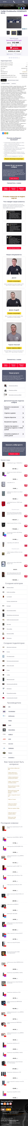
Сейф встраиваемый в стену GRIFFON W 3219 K (15, 1012)
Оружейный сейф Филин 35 (13, 1043)
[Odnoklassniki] (5, 1104)
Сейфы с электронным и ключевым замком (13, 782)
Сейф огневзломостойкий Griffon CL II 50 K (15, 894)
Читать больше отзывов (14, 248)
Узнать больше (14, 178)
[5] (17, 58)
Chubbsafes (24, 71)
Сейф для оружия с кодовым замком (12, 813)
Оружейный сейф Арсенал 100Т (14, 1072)
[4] (15, 58)
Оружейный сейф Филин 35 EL (14, 992)
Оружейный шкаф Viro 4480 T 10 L (14, 866)
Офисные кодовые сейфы (13, 808)
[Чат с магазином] (19, 8)
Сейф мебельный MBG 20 (12, 904)
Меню (4, 1)
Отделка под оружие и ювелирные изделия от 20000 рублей (13, 427)
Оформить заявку (21, 189)
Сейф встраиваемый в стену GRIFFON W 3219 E (15, 856)
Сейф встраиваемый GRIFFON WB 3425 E (14, 1002)
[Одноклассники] (5, 133)
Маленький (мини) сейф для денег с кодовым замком (13, 791)
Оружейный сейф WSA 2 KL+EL (13, 1091)
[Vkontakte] (2, 1104)
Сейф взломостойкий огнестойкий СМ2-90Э (14, 492)
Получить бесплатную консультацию (14, 158)
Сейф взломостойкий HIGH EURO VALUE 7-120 (14, 563)
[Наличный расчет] (3, 1109)
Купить (15, 48)
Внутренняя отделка (10, 422)
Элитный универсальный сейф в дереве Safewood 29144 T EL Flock (14, 513)
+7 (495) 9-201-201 (7, 7)
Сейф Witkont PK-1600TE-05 (13, 542)
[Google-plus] (10, 1104)
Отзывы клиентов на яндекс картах (14, 197)
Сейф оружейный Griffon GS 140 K (14, 884)
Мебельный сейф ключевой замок (12, 818)
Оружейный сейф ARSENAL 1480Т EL (15, 837)
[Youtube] (7, 1104)
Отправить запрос (14, 453)
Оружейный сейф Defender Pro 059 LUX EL (14, 827)
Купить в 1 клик (14, 51)
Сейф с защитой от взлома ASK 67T (15, 933)
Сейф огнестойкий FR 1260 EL (13, 942)
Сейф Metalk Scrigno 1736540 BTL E (14, 463)
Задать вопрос (6, 189)
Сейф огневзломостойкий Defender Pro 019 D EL (15, 982)
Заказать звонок (13, 189)
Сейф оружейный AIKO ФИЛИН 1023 (15, 846)
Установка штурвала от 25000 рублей (11, 434)
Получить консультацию (14, 281)
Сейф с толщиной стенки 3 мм (14, 795)
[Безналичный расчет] (8, 1109)
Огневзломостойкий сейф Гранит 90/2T (14, 473)
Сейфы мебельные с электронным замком (13, 773)
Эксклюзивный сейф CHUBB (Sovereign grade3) (13, 952)
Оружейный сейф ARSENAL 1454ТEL (15, 972)
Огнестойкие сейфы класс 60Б (14, 769)
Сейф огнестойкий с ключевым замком (12, 804)
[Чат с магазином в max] (24, 8)
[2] (11, 58)
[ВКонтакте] (3, 133)
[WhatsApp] (7, 133)
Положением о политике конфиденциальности (16, 1114)
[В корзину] (25, 466)
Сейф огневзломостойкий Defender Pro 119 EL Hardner (15, 1062)
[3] (13, 58)
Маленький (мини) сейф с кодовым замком (14, 786)
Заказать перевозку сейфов (14, 348)
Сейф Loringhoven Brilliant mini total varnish (14, 553)
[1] (9, 58)
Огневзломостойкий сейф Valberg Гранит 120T (14, 533)
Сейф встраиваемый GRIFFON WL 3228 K (14, 1023)
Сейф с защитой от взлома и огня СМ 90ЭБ (15, 1082)
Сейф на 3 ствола (12, 799)
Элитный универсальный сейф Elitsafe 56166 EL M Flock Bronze (14, 573)
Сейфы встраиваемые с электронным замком (13, 778)
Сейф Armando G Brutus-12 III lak (14, 523)
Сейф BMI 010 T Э (11, 482)
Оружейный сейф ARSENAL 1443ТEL (15, 1052)
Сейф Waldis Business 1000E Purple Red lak (14, 503)
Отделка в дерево (10, 413)
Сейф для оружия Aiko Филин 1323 (14, 875)
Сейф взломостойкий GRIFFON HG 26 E (15, 963)
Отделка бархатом (10, 417)
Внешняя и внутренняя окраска (11, 407)
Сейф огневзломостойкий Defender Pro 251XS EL (15, 923)
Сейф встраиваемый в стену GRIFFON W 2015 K (15, 1033)
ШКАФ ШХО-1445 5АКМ (12, 913)
